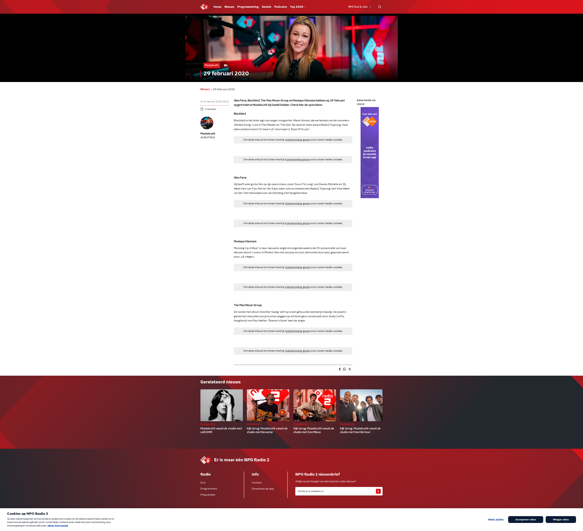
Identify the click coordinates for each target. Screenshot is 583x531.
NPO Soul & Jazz (358, 7)
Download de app (263, 488)
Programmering (248, 7)
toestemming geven (297, 139)
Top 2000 (296, 7)
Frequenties (207, 494)
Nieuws (229, 7)
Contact (257, 482)
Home (218, 7)
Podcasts (280, 7)
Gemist (266, 7)
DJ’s (203, 482)
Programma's (208, 488)
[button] (380, 7)
